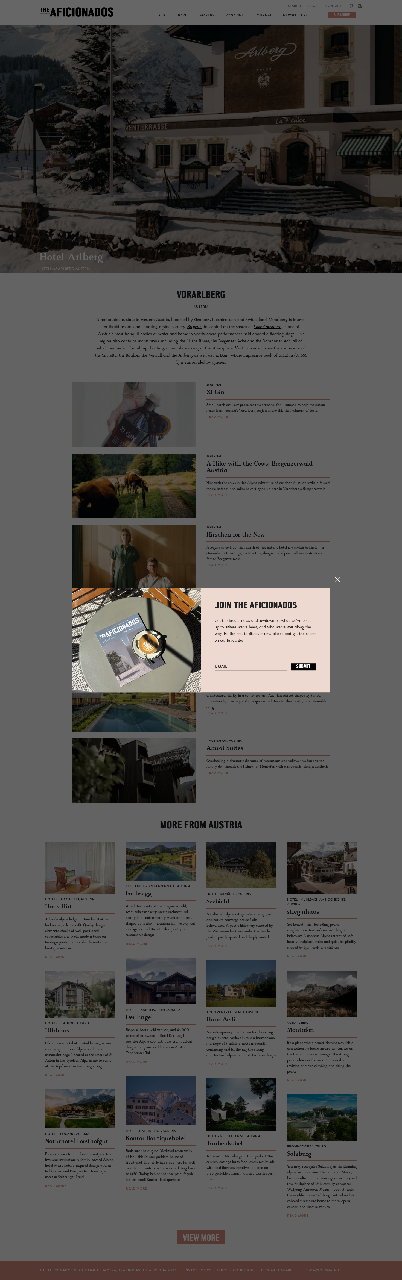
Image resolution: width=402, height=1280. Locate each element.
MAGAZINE (234, 15)
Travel (182, 15)
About (314, 6)
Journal (263, 15)
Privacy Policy (196, 1270)
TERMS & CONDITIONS (236, 1270)
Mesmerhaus (69, 258)
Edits (160, 15)
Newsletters (295, 15)
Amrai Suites (70, 257)
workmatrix (328, 1270)
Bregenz (194, 327)
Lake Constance (267, 327)
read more (217, 417)
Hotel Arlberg (71, 257)
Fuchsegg (61, 257)
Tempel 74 (64, 258)
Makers (207, 15)
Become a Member (278, 1270)
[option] (201, 155)
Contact (333, 6)
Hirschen (60, 258)
